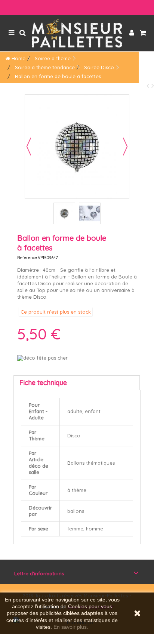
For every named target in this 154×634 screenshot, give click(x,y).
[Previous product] (149, 85)
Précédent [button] (29, 146)
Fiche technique (43, 382)
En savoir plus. (70, 627)
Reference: (27, 257)
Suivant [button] (125, 146)
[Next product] (152, 85)
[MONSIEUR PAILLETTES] (77, 33)
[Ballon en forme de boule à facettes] (64, 213)
